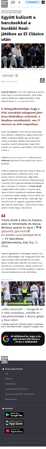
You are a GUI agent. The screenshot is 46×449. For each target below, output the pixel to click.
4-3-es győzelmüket (25, 101)
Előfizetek (32, 2)
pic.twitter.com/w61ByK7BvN (21, 235)
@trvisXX (21, 231)
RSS (6, 374)
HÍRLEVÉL (9, 379)
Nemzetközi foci (11, 12)
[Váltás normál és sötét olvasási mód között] (19, 2)
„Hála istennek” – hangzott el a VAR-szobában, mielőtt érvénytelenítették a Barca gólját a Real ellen (22, 315)
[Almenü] (13, 2)
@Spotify (7, 231)
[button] (43, 7)
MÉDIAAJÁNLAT (11, 399)
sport (14, 7)
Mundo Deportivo (19, 157)
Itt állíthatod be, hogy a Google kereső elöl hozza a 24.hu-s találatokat (26, 339)
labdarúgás (24, 7)
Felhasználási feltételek (16, 389)
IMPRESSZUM (10, 384)
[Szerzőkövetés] (17, 76)
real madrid (37, 7)
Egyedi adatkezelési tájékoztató (19, 394)
